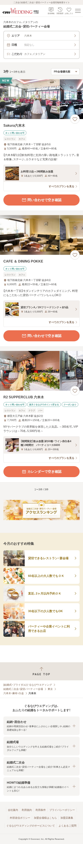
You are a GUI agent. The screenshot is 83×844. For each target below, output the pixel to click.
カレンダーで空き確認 (44, 471)
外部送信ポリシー (20, 817)
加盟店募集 (66, 817)
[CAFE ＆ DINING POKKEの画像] (41, 235)
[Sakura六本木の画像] (41, 99)
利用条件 (41, 810)
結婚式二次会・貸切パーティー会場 (23, 689)
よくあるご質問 (67, 825)
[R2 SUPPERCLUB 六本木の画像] (41, 371)
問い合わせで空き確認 (44, 200)
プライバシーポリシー (62, 810)
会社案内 (13, 810)
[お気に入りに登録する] (75, 119)
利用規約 (27, 810)
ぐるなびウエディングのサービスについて (30, 825)
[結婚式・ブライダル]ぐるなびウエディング (27, 684)
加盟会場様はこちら (45, 817)
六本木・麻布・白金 (13, 693)
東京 (50, 689)
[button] (41, 725)
